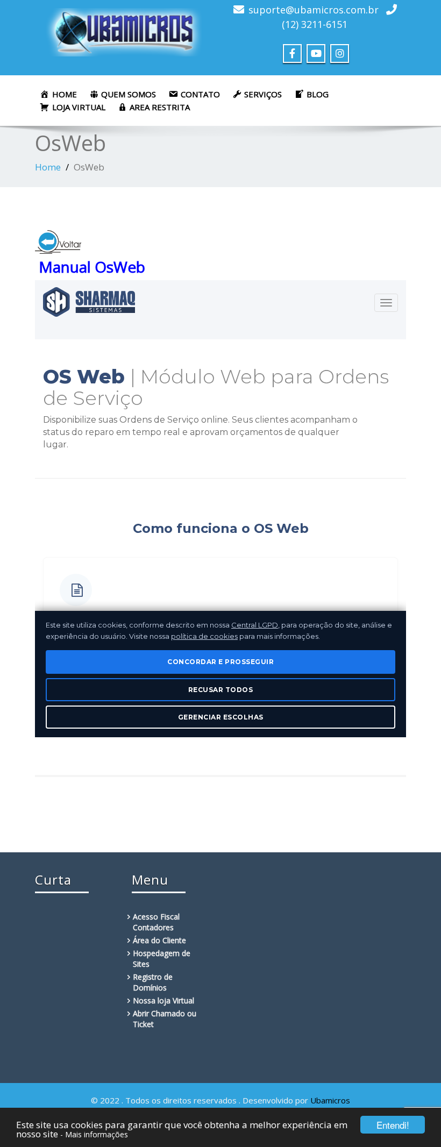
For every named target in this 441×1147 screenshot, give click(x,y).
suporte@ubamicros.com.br (313, 9)
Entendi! (392, 1124)
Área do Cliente (159, 940)
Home (48, 167)
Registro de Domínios (153, 982)
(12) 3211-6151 (314, 24)
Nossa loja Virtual (163, 1000)
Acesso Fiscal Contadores (156, 921)
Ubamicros (330, 1100)
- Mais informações (94, 1134)
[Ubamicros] (123, 29)
